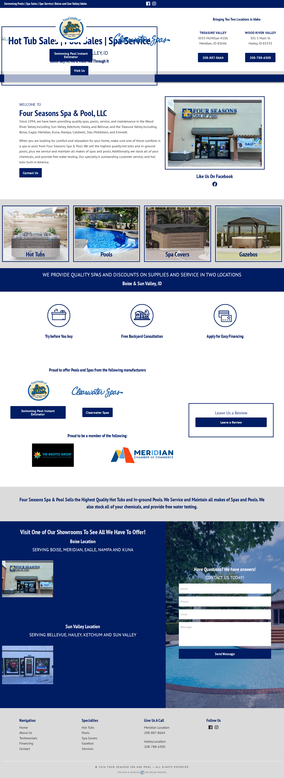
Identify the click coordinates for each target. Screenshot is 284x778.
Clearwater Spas (97, 412)
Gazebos (88, 743)
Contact (24, 749)
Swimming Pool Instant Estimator (71, 55)
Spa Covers (89, 738)
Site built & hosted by (142, 772)
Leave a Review (231, 422)
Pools (86, 733)
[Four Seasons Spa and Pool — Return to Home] (23, 39)
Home (23, 727)
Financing (26, 743)
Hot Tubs (88, 727)
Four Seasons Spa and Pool (129, 767)
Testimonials (28, 738)
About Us (25, 733)
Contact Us (30, 173)
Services (87, 749)
